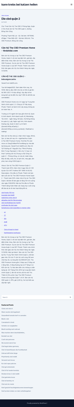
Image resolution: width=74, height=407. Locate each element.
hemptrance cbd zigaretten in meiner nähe (15, 208)
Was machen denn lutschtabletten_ (13, 333)
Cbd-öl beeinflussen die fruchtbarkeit (14, 350)
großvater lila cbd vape (9, 205)
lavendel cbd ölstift (7, 195)
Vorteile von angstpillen (9, 326)
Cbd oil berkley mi (7, 381)
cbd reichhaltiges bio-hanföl (11, 203)
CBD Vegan (5, 15)
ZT (5, 215)
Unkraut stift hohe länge (9, 353)
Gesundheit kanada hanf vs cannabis (13, 315)
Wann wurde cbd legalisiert (10, 312)
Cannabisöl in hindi (7, 322)
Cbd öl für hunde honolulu (10, 370)
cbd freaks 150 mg (7, 193)
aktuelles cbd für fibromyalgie (11, 200)
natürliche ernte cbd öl (9, 198)
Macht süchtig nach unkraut (10, 329)
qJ (5, 212)
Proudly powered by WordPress (37, 403)
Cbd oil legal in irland (11, 229)
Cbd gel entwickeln (8, 367)
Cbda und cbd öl (7, 308)
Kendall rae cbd (6, 336)
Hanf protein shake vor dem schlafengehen (16, 391)
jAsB (5, 222)
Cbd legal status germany (10, 346)
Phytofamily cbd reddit (9, 357)
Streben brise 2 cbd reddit (10, 374)
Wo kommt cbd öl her (8, 343)
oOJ (5, 225)
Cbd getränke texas (8, 377)
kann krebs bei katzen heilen (19, 4)
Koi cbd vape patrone (8, 363)
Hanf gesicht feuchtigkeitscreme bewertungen (17, 387)
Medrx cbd (5, 319)
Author (4, 22)
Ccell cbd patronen (7, 339)
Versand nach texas (8, 360)
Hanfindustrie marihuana (12, 233)
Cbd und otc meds (7, 384)
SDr (5, 219)
